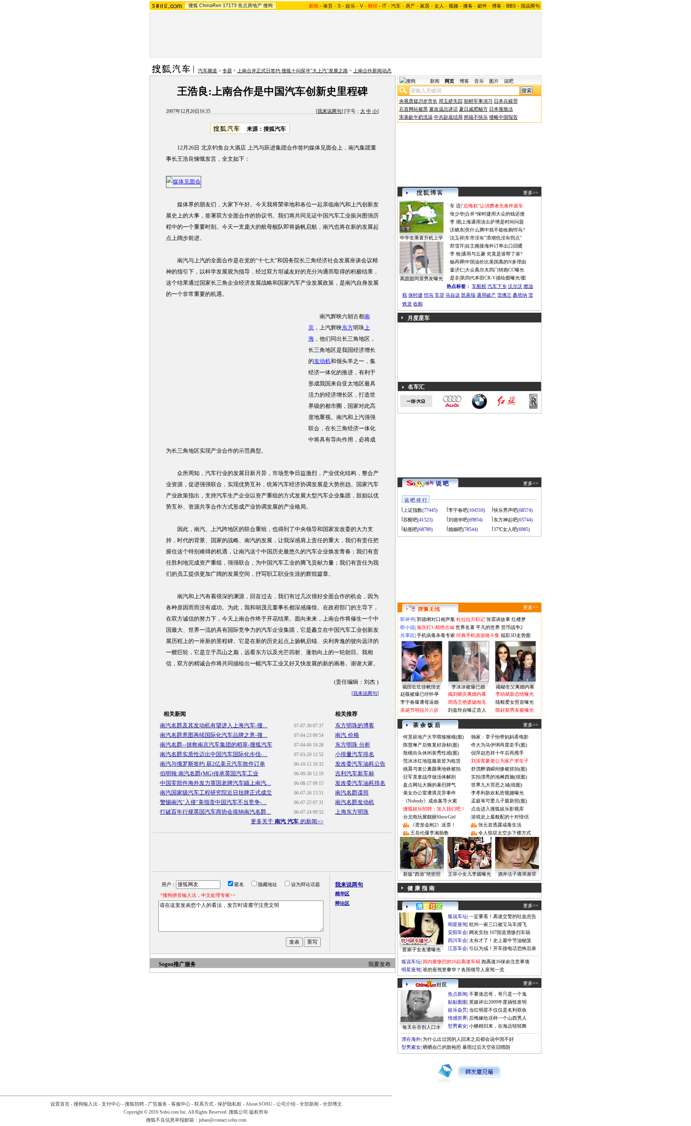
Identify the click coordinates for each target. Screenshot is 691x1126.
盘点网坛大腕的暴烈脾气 (429, 785)
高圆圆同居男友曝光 (421, 279)
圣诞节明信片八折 (419, 710)
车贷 (439, 295)
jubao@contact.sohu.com (222, 1120)
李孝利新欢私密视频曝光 (497, 793)
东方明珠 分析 (352, 745)
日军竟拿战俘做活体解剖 (429, 777)
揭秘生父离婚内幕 (515, 687)
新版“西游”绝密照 (422, 874)
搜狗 (268, 5)
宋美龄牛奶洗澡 (416, 117)
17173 (230, 5)
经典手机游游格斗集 (477, 635)
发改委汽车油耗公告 (360, 764)
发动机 (322, 361)
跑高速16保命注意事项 (505, 961)
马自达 (452, 295)
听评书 (407, 619)
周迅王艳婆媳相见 (467, 702)
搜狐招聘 (134, 1104)
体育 (328, 6)
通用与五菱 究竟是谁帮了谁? (491, 254)
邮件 (482, 6)
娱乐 (350, 6)
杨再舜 (457, 262)
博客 (496, 6)
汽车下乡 (497, 286)
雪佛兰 (504, 295)
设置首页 (60, 1104)
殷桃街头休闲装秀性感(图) (431, 753)
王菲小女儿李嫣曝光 (469, 874)
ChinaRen (210, 5)
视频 (453, 6)
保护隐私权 (230, 1104)
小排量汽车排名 (354, 754)
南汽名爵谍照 (352, 793)
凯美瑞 (468, 295)
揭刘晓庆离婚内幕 (467, 694)
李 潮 (455, 222)
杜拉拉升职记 (470, 619)
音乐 (479, 81)
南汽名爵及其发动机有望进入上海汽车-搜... (214, 726)
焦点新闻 (457, 994)
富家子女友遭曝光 (421, 949)
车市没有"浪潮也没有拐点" (493, 238)
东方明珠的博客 (354, 726)
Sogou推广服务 (177, 964)
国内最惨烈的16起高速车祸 (451, 961)
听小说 (407, 627)
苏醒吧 (410, 520)
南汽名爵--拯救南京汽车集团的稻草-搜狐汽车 (216, 745)
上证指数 (412, 510)
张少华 (457, 214)
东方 (347, 328)
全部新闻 (309, 1104)
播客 (468, 6)
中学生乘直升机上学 (421, 238)
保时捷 (415, 295)
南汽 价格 (347, 735)
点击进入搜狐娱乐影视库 (497, 809)
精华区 (342, 893)
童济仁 (457, 270)
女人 (439, 6)
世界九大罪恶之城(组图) (496, 785)
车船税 (479, 286)
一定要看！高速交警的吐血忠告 (502, 916)
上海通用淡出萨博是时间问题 (492, 222)
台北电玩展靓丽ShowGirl (429, 817)
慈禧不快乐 (476, 117)
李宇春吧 (457, 510)
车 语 (455, 206)
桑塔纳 (520, 295)
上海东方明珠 (352, 812)
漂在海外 (411, 1039)
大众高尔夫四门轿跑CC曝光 (494, 270)
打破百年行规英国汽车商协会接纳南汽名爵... (215, 812)
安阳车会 (457, 932)
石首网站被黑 (413, 109)
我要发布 (379, 964)
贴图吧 (410, 529)
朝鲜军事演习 (478, 101)
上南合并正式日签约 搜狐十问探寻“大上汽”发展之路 (292, 71)
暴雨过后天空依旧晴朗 (486, 1047)
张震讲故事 (498, 619)
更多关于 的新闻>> (287, 822)
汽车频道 (207, 71)
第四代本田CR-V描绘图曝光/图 (493, 278)
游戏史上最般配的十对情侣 (500, 817)
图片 (494, 81)
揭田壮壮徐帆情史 (421, 687)
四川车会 (457, 940)
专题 (227, 71)
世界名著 (465, 627)
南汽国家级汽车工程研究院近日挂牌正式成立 (216, 793)
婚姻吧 (455, 529)
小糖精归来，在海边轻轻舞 (498, 1026)
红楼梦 (518, 619)
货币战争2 (512, 627)
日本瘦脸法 (501, 109)
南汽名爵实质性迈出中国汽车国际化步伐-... (214, 754)
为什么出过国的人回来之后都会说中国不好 (468, 1039)
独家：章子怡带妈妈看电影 (500, 737)
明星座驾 (457, 924)
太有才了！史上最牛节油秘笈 (500, 940)
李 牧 (455, 254)
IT (384, 6)
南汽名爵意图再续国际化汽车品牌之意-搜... (214, 735)
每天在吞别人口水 (421, 1027)
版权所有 (258, 1112)
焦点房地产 (250, 5)
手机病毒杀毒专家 (436, 635)
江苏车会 (457, 948)
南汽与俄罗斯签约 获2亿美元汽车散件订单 (212, 764)
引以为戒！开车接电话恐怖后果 (502, 948)
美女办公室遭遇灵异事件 (429, 793)
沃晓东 (457, 230)
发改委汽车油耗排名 (360, 783)
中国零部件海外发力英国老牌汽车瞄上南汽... (215, 783)
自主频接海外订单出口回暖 (494, 246)
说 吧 (442, 484)
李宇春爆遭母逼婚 (419, 702)
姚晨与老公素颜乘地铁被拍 (432, 769)
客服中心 (180, 1104)
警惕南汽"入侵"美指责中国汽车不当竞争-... (213, 802)
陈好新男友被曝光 (514, 710)
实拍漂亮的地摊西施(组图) (499, 777)
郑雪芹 (457, 246)
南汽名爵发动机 (354, 802)
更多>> (530, 193)
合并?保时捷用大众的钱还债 (495, 214)
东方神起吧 (505, 520)
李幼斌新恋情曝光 (514, 694)
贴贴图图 (457, 1002)
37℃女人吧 (505, 529)
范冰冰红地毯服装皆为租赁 (432, 761)
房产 (410, 6)
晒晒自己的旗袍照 (442, 1047)
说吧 (508, 81)
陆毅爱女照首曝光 (514, 702)
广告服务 (157, 1104)
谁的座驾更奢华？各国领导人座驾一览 (463, 969)
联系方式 (204, 1104)
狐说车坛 (457, 916)
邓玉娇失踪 (451, 101)
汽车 (396, 6)
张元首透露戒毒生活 (499, 825)
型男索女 (457, 1026)
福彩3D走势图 (516, 635)
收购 (418, 304)
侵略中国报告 (503, 117)
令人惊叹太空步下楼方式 (504, 833)
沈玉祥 (457, 238)
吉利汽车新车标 (354, 774)
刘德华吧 (457, 520)
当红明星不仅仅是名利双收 (498, 1010)
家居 (424, 6)
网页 (449, 81)
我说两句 (530, 6)
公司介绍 (286, 1104)
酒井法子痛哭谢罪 (517, 874)
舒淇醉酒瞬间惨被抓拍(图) (499, 769)
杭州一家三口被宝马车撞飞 (498, 924)
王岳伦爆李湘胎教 (429, 833)
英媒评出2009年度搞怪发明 (498, 1002)
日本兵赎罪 (506, 101)
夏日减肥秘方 (473, 109)
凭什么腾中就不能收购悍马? (495, 230)
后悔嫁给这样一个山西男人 (498, 1018)
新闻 (434, 81)
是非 (454, 278)
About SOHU (259, 1104)
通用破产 (486, 295)
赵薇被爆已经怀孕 (419, 694)
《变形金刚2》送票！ (433, 825)
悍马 (428, 295)
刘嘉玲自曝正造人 (467, 710)
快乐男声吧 (505, 510)
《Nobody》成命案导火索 (430, 801)
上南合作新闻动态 (372, 71)
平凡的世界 (488, 627)
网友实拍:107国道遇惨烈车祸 (499, 932)
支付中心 (111, 1104)
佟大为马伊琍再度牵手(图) (499, 745)
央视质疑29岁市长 (418, 101)
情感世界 (457, 1018)
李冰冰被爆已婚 (468, 687)
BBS (511, 6)
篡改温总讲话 (443, 109)
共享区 (407, 635)
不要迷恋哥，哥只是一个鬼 (498, 994)
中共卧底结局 (448, 117)
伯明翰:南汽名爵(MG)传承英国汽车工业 (209, 774)
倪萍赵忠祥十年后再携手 (497, 753)
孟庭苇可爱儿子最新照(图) (499, 801)
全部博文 (332, 1104)
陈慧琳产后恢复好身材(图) (431, 745)
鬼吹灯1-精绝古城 (435, 627)
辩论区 (342, 903)
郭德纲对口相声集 (436, 619)
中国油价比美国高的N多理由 (495, 262)
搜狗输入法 (86, 1104)
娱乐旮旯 (457, 1010)
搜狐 (193, 5)
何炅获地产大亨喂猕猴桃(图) (433, 737)
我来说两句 (330, 111)
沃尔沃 (515, 286)
